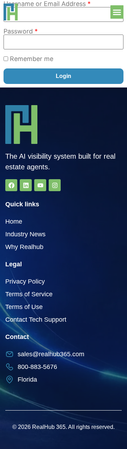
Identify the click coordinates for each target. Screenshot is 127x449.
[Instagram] (55, 185)
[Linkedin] (26, 185)
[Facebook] (11, 185)
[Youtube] (40, 185)
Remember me (31, 59)
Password (21, 31)
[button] (117, 12)
